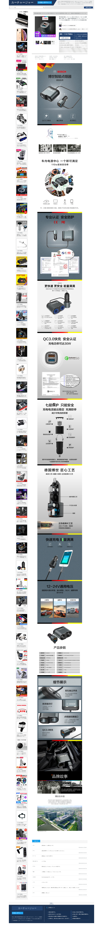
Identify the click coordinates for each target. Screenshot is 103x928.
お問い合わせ (88, 7)
